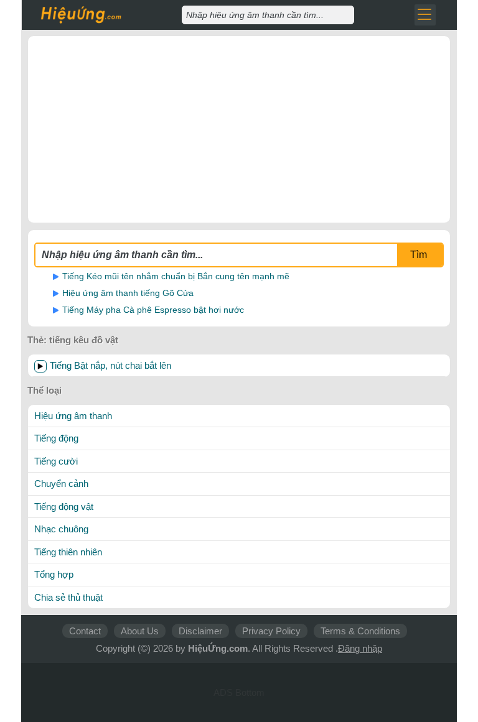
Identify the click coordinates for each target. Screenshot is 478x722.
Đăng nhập (360, 648)
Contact (85, 631)
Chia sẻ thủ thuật (68, 597)
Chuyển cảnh (61, 483)
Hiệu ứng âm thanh (73, 415)
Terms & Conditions (360, 631)
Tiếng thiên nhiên (68, 552)
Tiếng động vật (63, 506)
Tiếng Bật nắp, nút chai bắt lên (110, 365)
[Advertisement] (239, 129)
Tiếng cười (56, 461)
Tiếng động (56, 438)
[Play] (40, 366)
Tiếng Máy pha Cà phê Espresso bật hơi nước (153, 310)
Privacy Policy (271, 631)
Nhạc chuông (61, 529)
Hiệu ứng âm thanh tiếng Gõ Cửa (128, 293)
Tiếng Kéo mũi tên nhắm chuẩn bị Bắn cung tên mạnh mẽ (175, 276)
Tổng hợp (53, 574)
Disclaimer (200, 631)
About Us (140, 631)
